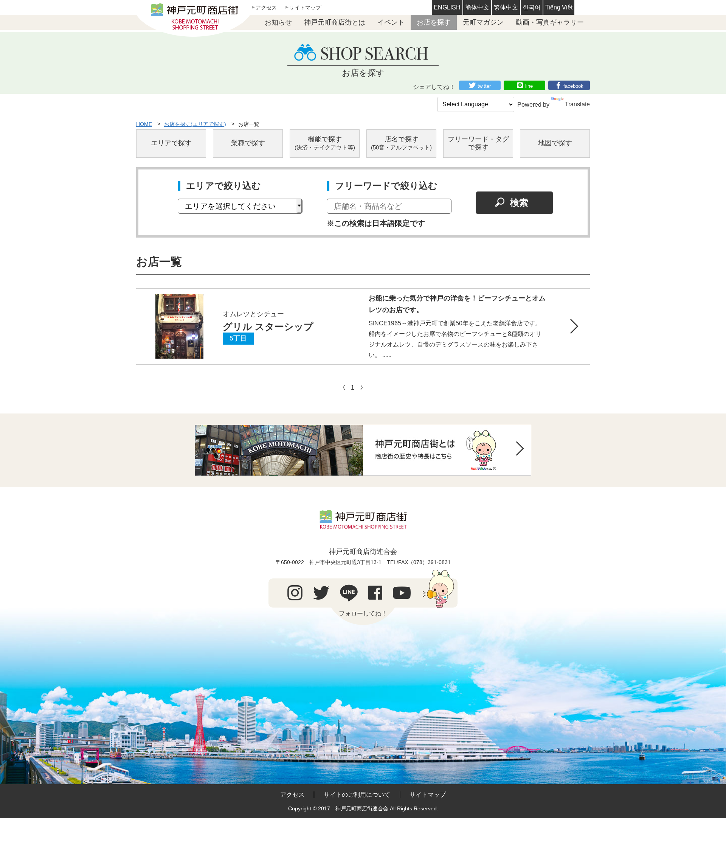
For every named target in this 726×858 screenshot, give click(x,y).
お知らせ (278, 22)
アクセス (266, 8)
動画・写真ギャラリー (550, 22)
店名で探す (401, 143)
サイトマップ (305, 8)
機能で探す (325, 143)
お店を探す (434, 22)
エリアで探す (171, 143)
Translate (577, 104)
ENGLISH (447, 7)
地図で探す (555, 143)
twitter (484, 86)
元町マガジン (483, 22)
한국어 (532, 7)
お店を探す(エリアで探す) (195, 124)
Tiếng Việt (558, 7)
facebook (573, 86)
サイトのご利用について (357, 794)
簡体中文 (477, 7)
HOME (144, 124)
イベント (391, 22)
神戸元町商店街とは (334, 22)
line (529, 86)
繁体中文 (506, 7)
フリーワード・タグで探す (478, 143)
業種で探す (248, 143)
